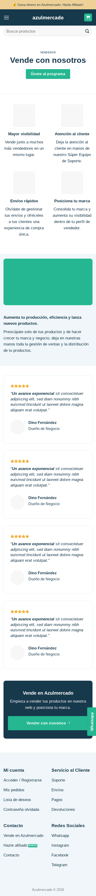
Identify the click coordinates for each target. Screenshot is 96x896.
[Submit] (87, 31)
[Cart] (88, 17)
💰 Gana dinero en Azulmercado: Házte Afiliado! (48, 5)
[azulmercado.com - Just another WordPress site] (48, 17)
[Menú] (6, 18)
